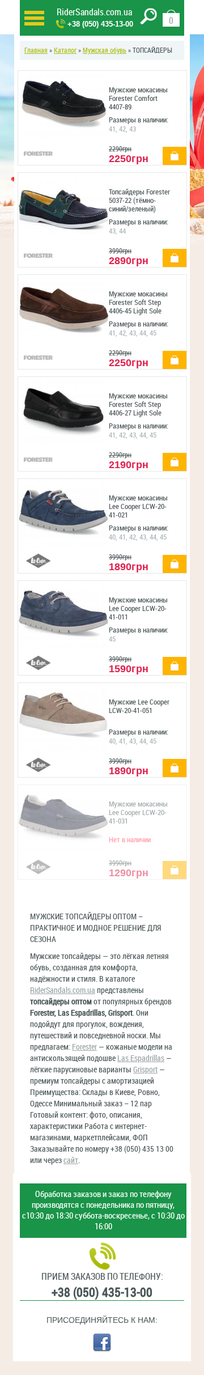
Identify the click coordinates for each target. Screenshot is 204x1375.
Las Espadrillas (140, 1058)
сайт (70, 1160)
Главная (36, 50)
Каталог (65, 50)
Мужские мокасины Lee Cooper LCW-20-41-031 (138, 812)
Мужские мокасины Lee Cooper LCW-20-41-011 (138, 608)
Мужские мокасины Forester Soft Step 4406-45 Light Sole (138, 302)
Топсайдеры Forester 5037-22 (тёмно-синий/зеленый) (139, 200)
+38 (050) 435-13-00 (100, 24)
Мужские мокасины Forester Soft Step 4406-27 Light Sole (138, 404)
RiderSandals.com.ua (94, 12)
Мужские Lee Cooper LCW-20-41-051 (139, 706)
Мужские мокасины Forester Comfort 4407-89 (138, 98)
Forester (84, 1047)
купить (170, 150)
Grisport (145, 1070)
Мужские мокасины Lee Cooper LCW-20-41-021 (138, 506)
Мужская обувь (104, 50)
